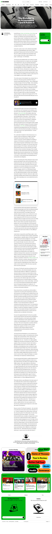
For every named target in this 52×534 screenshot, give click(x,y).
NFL (15, 4)
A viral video (22, 125)
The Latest (3, 4)
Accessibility (16, 521)
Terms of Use (4, 521)
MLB (18, 4)
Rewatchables (37, 4)
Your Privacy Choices (11, 521)
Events (27, 4)
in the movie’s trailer (22, 113)
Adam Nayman (7, 33)
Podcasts (46, 1)
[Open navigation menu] (50, 2)
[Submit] (48, 40)
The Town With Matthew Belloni (30, 488)
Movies (24, 4)
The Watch (46, 4)
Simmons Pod (32, 4)
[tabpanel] (26, 193)
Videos (41, 1)
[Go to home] (5, 1)
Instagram (47, 521)
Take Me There (38, 517)
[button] (26, 2)
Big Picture (42, 4)
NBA (12, 4)
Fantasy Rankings (8, 4)
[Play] (36, 103)
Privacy (7, 521)
